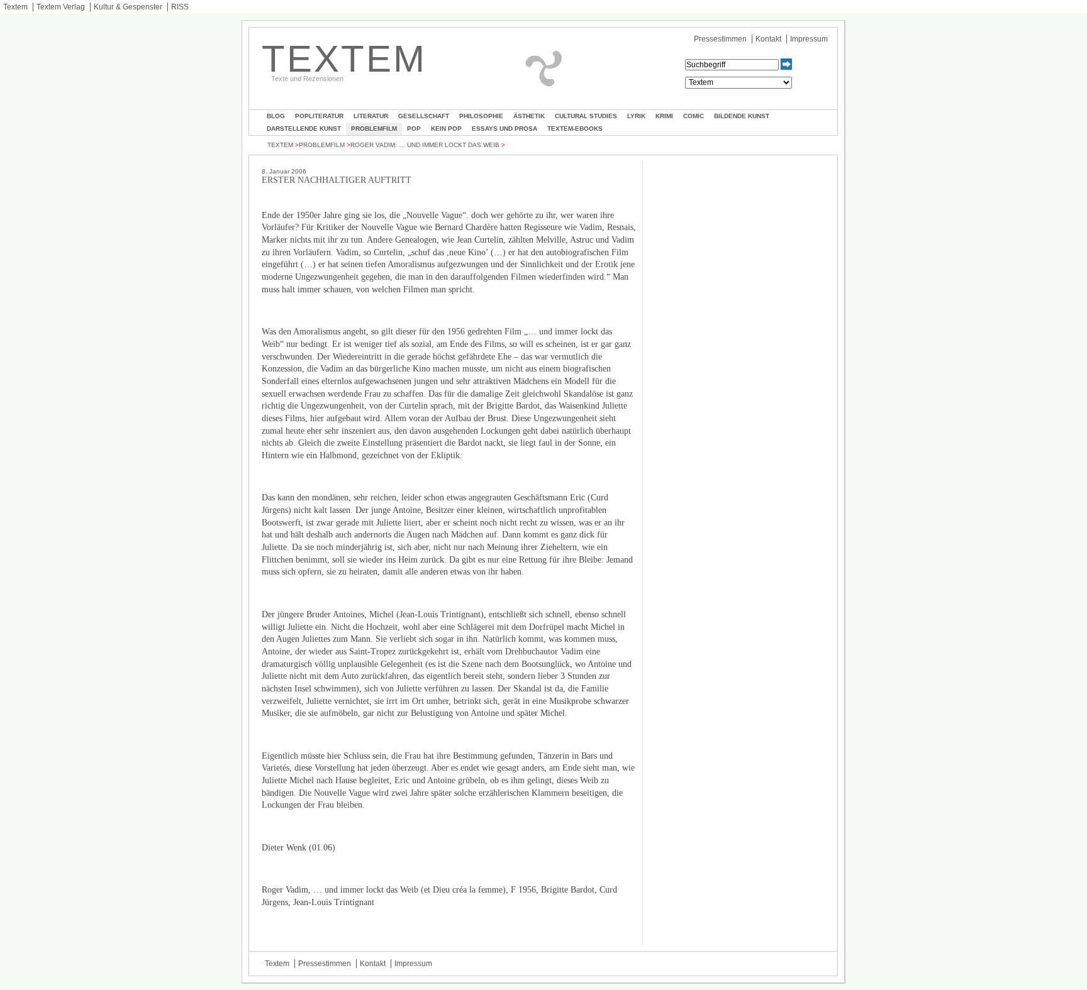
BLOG (276, 116)
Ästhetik (529, 116)
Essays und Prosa (504, 128)
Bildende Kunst (741, 116)
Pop (414, 128)
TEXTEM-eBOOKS (575, 128)
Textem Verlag (60, 7)
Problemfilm (374, 128)
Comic (693, 116)
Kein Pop (446, 128)
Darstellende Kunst (304, 128)
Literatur (371, 116)
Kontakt (768, 39)
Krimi (664, 116)
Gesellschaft (423, 116)
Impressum (809, 39)
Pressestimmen (720, 39)
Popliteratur (319, 116)
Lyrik (636, 116)
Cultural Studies (586, 116)
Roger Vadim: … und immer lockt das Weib (424, 144)
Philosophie (481, 116)
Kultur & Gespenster (128, 7)
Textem (15, 7)
